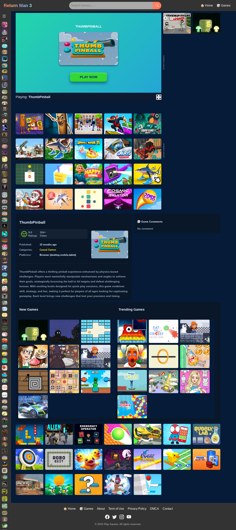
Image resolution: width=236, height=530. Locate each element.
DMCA (154, 508)
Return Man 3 (18, 5)
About (101, 508)
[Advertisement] (192, 150)
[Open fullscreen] (158, 97)
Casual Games (48, 249)
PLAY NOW (88, 77)
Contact (168, 508)
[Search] (157, 5)
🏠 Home (207, 5)
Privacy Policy (137, 508)
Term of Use (116, 508)
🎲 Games (223, 5)
